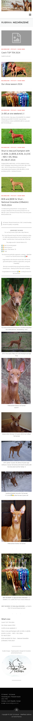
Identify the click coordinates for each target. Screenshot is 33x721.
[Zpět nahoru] (16, 710)
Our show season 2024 (11, 84)
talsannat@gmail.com (12, 703)
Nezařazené (5, 49)
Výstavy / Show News (18, 49)
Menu (29, 14)
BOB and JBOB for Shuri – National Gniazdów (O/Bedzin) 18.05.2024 (14, 202)
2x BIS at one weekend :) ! (12, 113)
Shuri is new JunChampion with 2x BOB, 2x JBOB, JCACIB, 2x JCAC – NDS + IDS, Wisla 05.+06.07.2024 (16, 633)
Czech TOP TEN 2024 (10, 52)
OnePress (23, 714)
